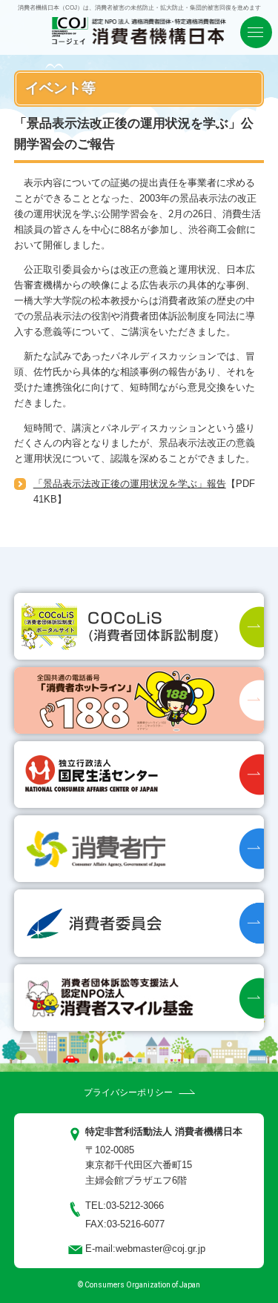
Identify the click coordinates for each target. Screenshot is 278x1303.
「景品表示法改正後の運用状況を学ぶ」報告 (129, 483)
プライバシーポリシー (128, 1092)
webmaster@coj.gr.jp (160, 1248)
